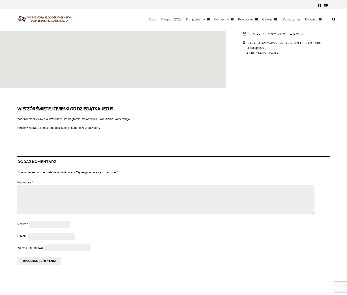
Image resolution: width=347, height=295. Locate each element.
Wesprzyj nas (291, 19)
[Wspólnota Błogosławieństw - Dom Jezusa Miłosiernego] (44, 20)
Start (152, 19)
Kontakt (311, 19)
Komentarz (25, 182)
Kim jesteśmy (195, 19)
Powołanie (245, 19)
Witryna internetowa (30, 247)
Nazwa (22, 224)
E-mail (22, 236)
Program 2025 (171, 19)
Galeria (267, 19)
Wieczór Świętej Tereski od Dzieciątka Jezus (65, 108)
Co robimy (221, 19)
